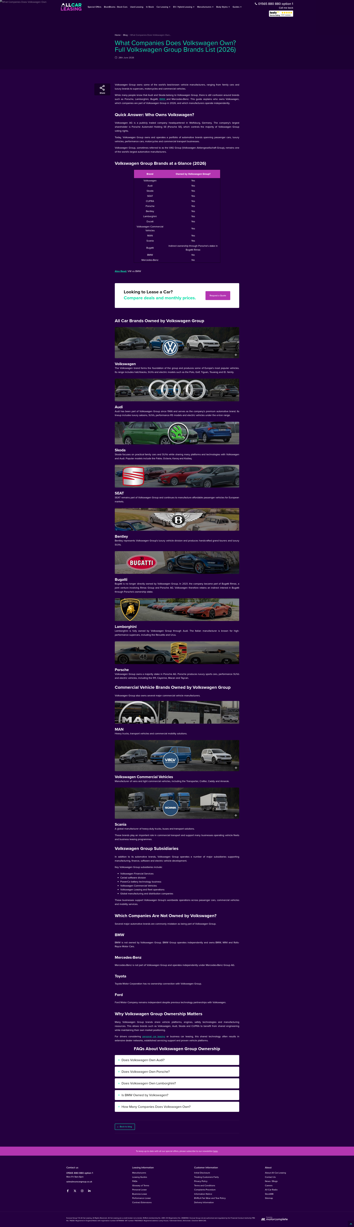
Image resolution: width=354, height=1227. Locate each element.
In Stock (150, 6)
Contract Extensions (142, 1202)
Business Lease (139, 1194)
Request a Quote (218, 295)
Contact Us (270, 1177)
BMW (162, 99)
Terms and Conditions (204, 1185)
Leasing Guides (139, 1177)
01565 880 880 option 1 (79, 1173)
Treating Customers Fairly (206, 1177)
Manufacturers (139, 1172)
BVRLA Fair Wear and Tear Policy (210, 1198)
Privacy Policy (200, 1181)
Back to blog (126, 1126)
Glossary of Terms (140, 1185)
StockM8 (269, 1194)
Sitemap (269, 1198)
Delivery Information (204, 1202)
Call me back (286, 8)
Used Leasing (136, 6)
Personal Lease (139, 1189)
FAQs (134, 1181)
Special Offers (94, 6)
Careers (268, 1185)
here (215, 1151)
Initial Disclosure (202, 1172)
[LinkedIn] (89, 1191)
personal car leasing (153, 1036)
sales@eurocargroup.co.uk (79, 1181)
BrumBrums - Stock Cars (115, 6)
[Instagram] (82, 1191)
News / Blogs (271, 1181)
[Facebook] (67, 1191)
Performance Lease (141, 1198)
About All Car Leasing (275, 1172)
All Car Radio (271, 1189)
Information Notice (203, 1194)
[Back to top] (351, 1224)
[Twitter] (75, 1191)
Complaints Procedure (205, 1189)
